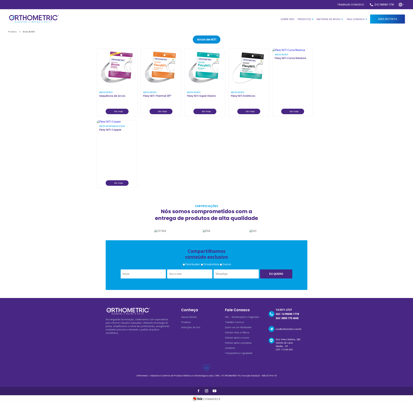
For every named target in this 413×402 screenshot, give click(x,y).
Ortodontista (211, 264)
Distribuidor (192, 264)
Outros (226, 264)
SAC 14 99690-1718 (287, 314)
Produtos (12, 31)
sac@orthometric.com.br (289, 329)
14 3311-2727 (284, 310)
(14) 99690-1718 (384, 4)
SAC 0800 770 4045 (287, 318)
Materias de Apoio (329, 19)
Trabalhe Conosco (350, 4)
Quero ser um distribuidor (238, 327)
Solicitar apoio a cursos (237, 337)
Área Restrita (387, 19)
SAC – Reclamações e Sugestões (242, 316)
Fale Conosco (356, 19)
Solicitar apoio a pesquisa (238, 342)
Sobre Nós (287, 19)
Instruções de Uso (190, 327)
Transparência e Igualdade (238, 353)
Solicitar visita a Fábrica (237, 332)
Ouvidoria (230, 347)
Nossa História (189, 316)
